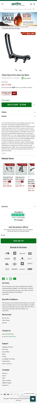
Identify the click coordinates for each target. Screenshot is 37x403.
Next (32, 49)
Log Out (4, 322)
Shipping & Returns (7, 347)
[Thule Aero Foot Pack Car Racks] (21, 169)
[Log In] (31, 4)
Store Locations (6, 380)
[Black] (29, 177)
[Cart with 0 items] (34, 4)
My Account (5, 318)
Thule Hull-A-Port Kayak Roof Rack (8, 178)
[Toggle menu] (4, 4)
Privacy (4, 356)
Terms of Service (7, 363)
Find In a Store (6, 100)
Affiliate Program (6, 383)
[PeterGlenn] (18, 4)
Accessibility (5, 351)
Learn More (5, 294)
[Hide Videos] (18, 112)
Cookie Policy (6, 361)
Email (3, 235)
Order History (6, 320)
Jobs (3, 378)
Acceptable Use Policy (8, 359)
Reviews (5, 206)
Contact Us (5, 385)
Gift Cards (5, 349)
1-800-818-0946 (9, 334)
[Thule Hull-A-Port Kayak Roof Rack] (9, 169)
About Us (4, 373)
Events (4, 375)
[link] (18, 19)
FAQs (3, 354)
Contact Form (12, 336)
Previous (5, 49)
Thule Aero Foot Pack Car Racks (20, 178)
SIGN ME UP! (18, 241)
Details (4, 116)
